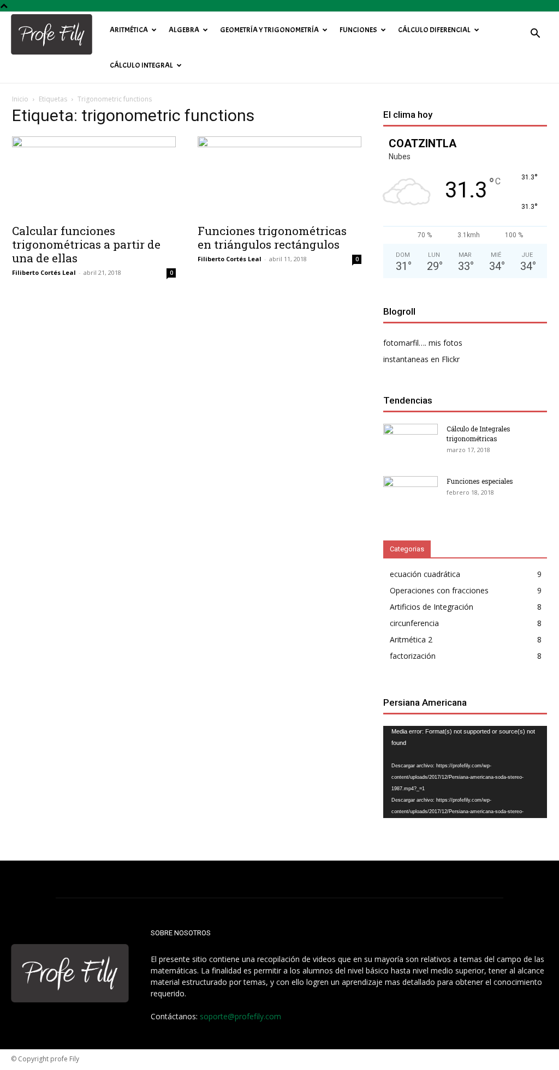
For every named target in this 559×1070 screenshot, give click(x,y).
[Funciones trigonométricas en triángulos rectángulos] (279, 176)
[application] (465, 772)
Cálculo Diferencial (434, 29)
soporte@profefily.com (240, 1016)
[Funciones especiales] (410, 495)
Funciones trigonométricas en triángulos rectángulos (272, 237)
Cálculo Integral (141, 65)
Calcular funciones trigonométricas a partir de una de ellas (86, 244)
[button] (535, 34)
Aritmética (129, 29)
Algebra (184, 29)
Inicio (20, 99)
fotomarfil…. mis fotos (422, 343)
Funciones (358, 29)
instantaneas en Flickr (421, 359)
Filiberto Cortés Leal (44, 272)
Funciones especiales (480, 481)
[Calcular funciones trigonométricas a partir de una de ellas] (94, 176)
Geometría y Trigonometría (269, 29)
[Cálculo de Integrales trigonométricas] (410, 443)
